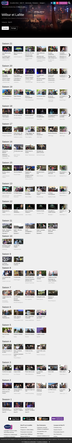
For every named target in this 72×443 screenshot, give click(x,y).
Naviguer (42, 3)
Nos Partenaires (58, 434)
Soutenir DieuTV (58, 429)
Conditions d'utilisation (9, 437)
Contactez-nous (58, 427)
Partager (13, 28)
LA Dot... (56, 436)
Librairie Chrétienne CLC (43, 436)
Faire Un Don (63, 3)
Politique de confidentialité (10, 434)
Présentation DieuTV (59, 432)
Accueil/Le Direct (14, 3)
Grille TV (22, 3)
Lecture (5, 28)
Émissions (35, 3)
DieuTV (10, 22)
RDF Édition (40, 433)
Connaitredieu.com (42, 431)
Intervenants (28, 3)
